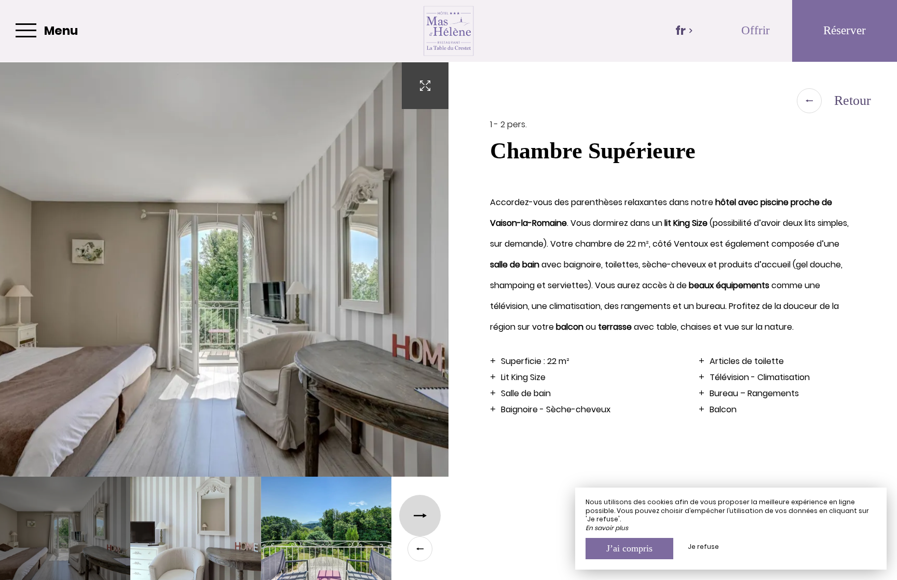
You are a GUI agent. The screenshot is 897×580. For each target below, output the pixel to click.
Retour (852, 100)
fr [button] (680, 30)
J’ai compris (629, 548)
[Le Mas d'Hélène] (448, 31)
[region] (672, 321)
